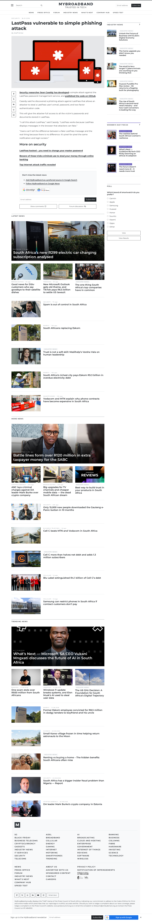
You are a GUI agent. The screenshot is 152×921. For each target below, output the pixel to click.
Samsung (113, 206)
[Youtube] (38, 895)
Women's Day (125, 131)
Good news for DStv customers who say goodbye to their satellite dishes (25, 288)
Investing (114, 850)
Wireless (82, 859)
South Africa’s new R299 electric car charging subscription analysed (54, 254)
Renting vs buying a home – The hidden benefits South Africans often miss (71, 758)
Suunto (112, 216)
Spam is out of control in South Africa (65, 304)
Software (83, 856)
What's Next (87, 12)
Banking (15, 687)
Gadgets (20, 847)
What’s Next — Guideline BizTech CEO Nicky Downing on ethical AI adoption (129, 152)
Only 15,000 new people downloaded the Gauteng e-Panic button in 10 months (73, 508)
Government (85, 847)
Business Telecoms (51, 528)
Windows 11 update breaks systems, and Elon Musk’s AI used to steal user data (57, 694)
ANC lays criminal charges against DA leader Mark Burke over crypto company (24, 491)
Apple (112, 202)
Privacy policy (86, 867)
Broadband (53, 838)
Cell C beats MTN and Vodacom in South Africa (70, 530)
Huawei (112, 209)
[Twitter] (13, 99)
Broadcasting (17, 282)
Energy (46, 325)
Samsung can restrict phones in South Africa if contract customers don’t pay (70, 602)
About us (51, 867)
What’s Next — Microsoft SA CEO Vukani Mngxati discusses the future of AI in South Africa (52, 658)
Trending (47, 282)
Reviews (82, 853)
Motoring (17, 249)
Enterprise (84, 844)
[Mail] (13, 115)
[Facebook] (17, 895)
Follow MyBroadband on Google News (43, 183)
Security (15, 18)
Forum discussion (76, 206)
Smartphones (49, 396)
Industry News (70, 12)
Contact (51, 876)
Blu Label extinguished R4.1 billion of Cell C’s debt (72, 578)
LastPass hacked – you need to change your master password (51, 150)
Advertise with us (57, 870)
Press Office (43, 12)
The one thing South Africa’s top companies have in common (88, 287)
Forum (56, 12)
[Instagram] (43, 895)
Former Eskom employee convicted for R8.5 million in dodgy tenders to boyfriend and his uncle (72, 711)
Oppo (112, 223)
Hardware (115, 847)
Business (114, 838)
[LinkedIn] (13, 104)
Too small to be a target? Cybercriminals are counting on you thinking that (129, 69)
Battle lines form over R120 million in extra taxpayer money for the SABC (52, 457)
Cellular (47, 575)
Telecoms (20, 859)
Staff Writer (18, 33)
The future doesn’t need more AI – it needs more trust (127, 169)
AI (14, 650)
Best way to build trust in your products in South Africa (89, 490)
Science (46, 731)
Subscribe (136, 5)
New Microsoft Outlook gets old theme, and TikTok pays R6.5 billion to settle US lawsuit (56, 288)
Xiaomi (112, 220)
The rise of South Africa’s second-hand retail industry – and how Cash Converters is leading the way (129, 105)
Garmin (112, 198)
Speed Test (118, 12)
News (31, 12)
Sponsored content (58, 873)
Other (112, 227)
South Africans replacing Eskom (61, 328)
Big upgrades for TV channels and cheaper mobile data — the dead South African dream (57, 491)
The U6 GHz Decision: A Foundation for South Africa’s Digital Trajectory (89, 693)
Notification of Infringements (96, 870)
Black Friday (22, 838)
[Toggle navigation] (12, 5)
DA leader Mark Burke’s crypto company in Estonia (72, 804)
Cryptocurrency (18, 484)
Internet (51, 850)
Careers (51, 879)
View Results (124, 238)
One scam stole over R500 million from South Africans (25, 693)
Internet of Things (88, 850)
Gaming (50, 847)
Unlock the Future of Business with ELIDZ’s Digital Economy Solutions (129, 36)
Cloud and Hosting (89, 841)
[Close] (140, 917)
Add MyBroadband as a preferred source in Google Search (51, 180)
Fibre (112, 844)
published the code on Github (80, 96)
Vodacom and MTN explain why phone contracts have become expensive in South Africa (71, 400)
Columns (114, 841)
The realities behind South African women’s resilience (129, 136)
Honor (112, 213)
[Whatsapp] (27, 895)
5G (16, 835)
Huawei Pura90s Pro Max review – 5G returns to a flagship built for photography (129, 87)
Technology (116, 856)
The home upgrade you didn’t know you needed (129, 53)
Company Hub (103, 12)
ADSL (49, 835)
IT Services (21, 853)
